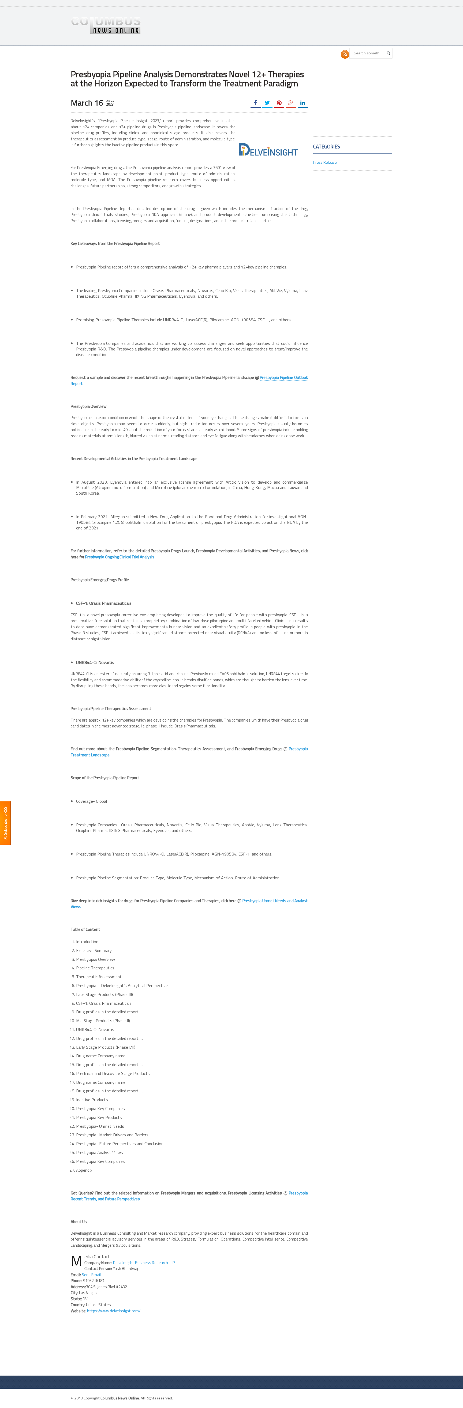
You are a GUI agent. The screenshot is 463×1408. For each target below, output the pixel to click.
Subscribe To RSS (5, 821)
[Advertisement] (294, 25)
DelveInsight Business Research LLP (144, 1263)
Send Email (91, 1275)
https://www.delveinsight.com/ (113, 1311)
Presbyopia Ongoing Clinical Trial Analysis (119, 557)
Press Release (325, 162)
